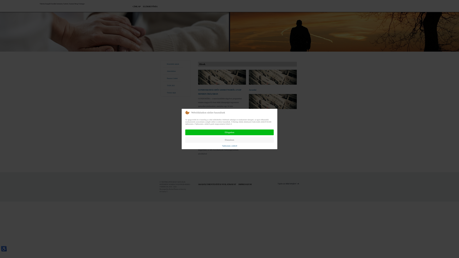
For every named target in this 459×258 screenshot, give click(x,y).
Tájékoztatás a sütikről (229, 146)
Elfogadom (229, 132)
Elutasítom (229, 140)
